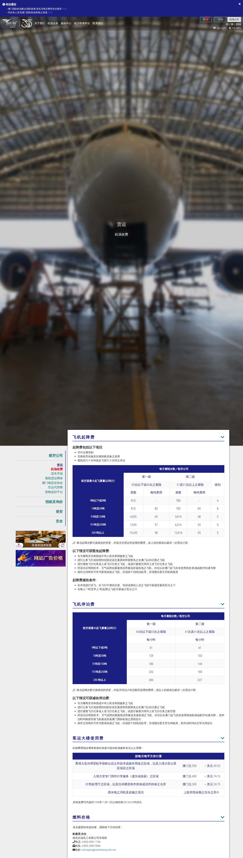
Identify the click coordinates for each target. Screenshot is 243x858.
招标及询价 (54, 502)
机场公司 (234, 19)
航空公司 (56, 455)
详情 (64, 8)
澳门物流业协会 (52, 483)
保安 (59, 511)
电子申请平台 (82, 23)
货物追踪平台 (54, 492)
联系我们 (98, 23)
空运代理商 (55, 487)
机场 (221, 19)
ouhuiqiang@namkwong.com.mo (99, 849)
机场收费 (57, 469)
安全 (59, 521)
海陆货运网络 (54, 478)
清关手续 (57, 473)
